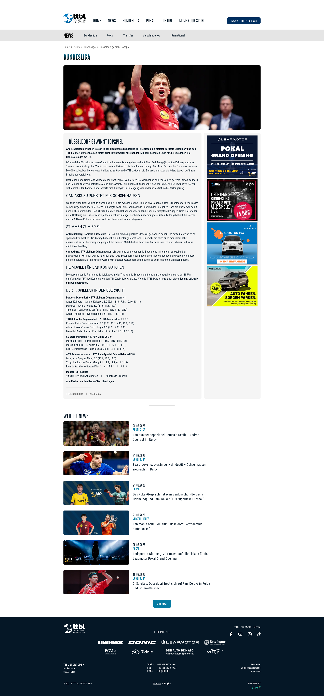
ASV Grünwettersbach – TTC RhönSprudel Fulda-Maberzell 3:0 (100, 354)
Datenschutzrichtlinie (251, 667)
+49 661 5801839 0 (166, 664)
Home (97, 20)
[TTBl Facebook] (231, 634)
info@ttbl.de (163, 671)
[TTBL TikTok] (259, 634)
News (112, 20)
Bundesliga (131, 20)
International (177, 35)
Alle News (162, 603)
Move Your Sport (191, 20)
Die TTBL (166, 20)
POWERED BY (254, 683)
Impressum (255, 671)
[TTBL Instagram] (250, 634)
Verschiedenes (151, 35)
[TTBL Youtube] (240, 634)
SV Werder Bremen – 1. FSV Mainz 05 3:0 (89, 336)
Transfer (128, 35)
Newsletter (255, 664)
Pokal (150, 20)
